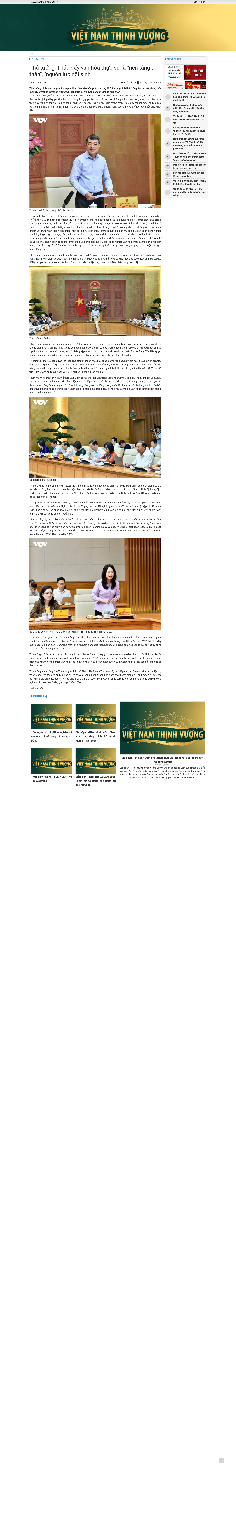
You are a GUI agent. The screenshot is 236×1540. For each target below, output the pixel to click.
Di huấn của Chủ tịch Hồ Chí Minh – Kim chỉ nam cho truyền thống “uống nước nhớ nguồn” (189, 156)
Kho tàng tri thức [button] (155, 53)
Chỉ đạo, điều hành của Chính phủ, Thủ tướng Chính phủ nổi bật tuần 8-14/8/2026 (95, 736)
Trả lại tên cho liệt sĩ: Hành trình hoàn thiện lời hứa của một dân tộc (188, 119)
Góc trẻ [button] (169, 53)
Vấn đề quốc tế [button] (182, 53)
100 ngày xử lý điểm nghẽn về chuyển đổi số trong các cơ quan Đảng (51, 736)
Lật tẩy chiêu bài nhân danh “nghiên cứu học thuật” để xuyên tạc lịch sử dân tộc (189, 130)
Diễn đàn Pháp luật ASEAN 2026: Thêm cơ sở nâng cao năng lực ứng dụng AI (95, 781)
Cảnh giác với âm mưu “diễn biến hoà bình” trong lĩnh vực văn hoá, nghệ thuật (189, 97)
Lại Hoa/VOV (36, 688)
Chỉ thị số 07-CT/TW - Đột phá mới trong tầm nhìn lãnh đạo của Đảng (189, 192)
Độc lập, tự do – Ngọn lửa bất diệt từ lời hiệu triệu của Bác (189, 166)
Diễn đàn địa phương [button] (44, 53)
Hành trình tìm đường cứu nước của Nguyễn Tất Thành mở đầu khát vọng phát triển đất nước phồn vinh (188, 144)
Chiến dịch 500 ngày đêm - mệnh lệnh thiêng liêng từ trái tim (189, 182)
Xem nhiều (174, 59)
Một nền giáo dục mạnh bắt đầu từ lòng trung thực (188, 174)
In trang (143, 82)
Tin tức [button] (78, 53)
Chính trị (38, 59)
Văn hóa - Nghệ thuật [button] (202, 53)
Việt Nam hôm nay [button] (64, 53)
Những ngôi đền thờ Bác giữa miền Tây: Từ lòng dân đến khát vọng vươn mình (188, 108)
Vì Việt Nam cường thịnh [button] (115, 53)
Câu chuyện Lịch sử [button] (93, 53)
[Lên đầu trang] (221, 1460)
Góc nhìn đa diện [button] (137, 53)
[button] (32, 53)
